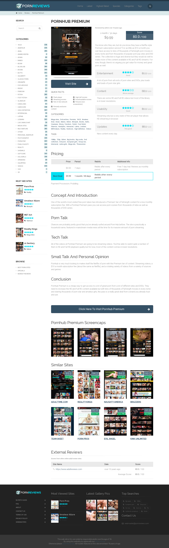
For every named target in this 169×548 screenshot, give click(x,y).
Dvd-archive (64, 119)
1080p (53, 139)
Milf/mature (55, 129)
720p (58, 139)
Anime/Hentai (32, 54)
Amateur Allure (32, 201)
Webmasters (21, 522)
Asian (32, 57)
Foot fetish (32, 98)
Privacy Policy (21, 518)
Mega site (71, 144)
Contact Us (20, 511)
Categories (129, 6)
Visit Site (70, 83)
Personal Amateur (32, 135)
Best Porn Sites (24, 267)
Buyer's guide (21, 500)
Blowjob (32, 67)
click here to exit (68, 544)
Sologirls (32, 157)
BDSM (32, 63)
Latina (32, 116)
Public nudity (32, 144)
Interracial (32, 113)
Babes (32, 60)
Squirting (32, 163)
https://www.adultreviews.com (69, 469)
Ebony (32, 88)
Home (80, 6)
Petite (145, 511)
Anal (32, 51)
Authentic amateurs (131, 511)
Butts (32, 73)
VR (32, 172)
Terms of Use (21, 515)
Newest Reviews (24, 274)
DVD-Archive (32, 85)
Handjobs (32, 104)
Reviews (27, 13)
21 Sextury (29, 243)
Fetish (32, 94)
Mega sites (55, 119)
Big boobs (71, 139)
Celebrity (32, 76)
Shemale (32, 150)
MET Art (28, 215)
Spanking (32, 160)
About (18, 507)
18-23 (32, 45)
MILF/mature (32, 129)
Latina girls (63, 144)
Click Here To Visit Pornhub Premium (101, 309)
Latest (89, 6)
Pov (148, 508)
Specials (116, 6)
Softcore (32, 154)
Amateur (32, 48)
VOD (32, 169)
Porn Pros (29, 186)
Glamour (32, 101)
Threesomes (81, 144)
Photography (32, 138)
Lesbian (32, 119)
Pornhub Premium (38, 13)
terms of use (100, 541)
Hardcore (32, 107)
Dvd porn (62, 142)
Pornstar (32, 141)
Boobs (32, 70)
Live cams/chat (32, 122)
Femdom (32, 91)
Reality (32, 147)
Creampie (32, 82)
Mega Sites (32, 126)
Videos (32, 166)
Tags (140, 6)
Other (32, 132)
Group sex (82, 142)
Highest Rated (102, 6)
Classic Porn (32, 79)
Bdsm (69, 122)
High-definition (32, 110)
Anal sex (138, 508)
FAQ (17, 504)
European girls (72, 142)
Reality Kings (30, 229)
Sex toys (127, 508)
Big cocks (79, 139)
